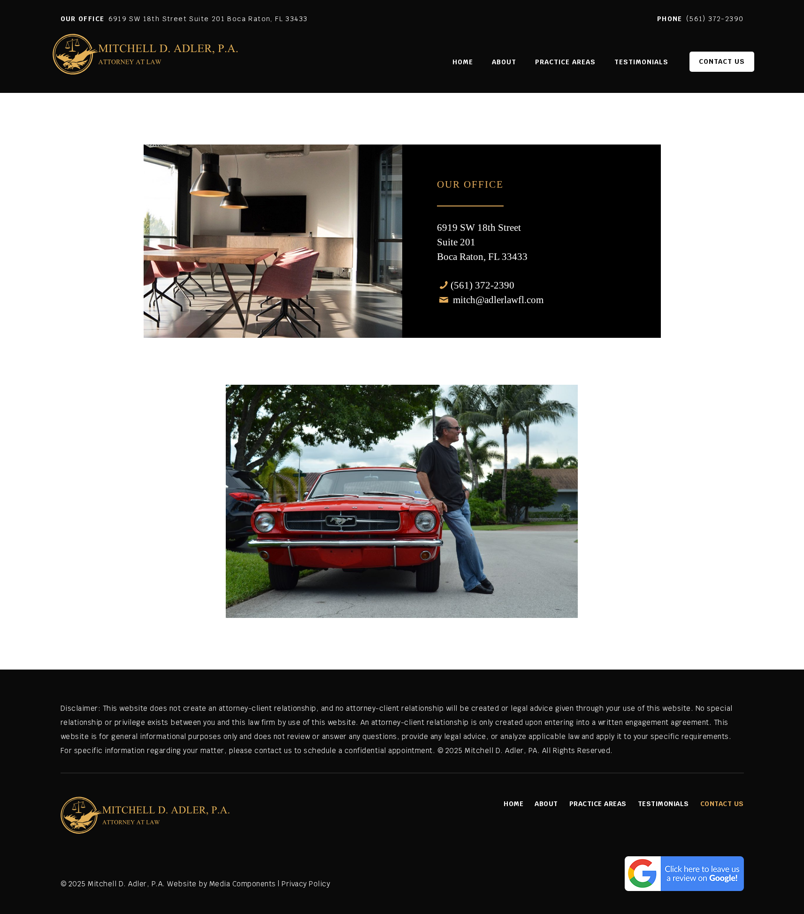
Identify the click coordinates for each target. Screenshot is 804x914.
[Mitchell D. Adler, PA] (146, 59)
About (546, 804)
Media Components (242, 883)
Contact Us (722, 804)
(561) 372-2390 (715, 19)
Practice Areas (598, 804)
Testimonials (663, 804)
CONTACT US (722, 61)
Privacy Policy (306, 883)
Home (513, 804)
